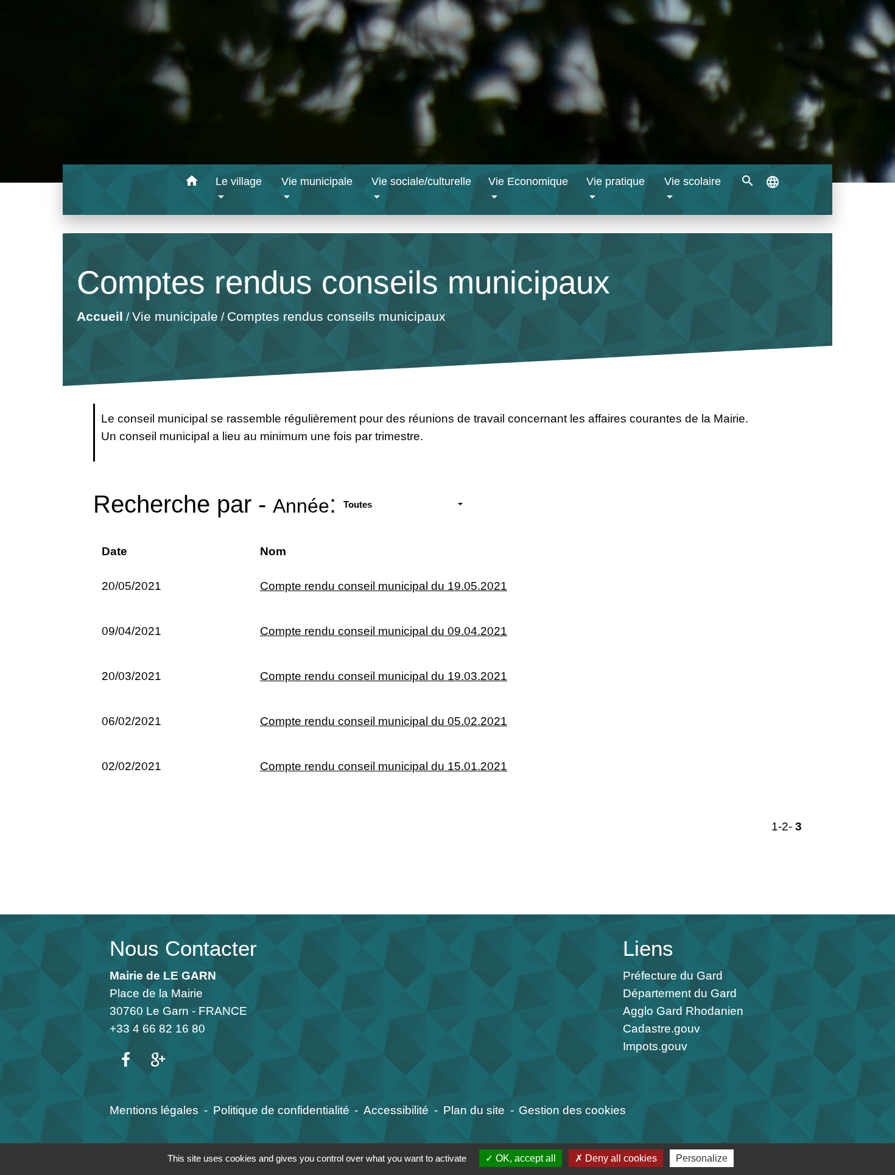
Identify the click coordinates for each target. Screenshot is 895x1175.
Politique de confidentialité (281, 1110)
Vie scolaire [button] (692, 181)
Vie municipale (174, 316)
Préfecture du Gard (673, 975)
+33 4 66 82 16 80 (157, 1028)
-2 (783, 826)
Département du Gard (680, 993)
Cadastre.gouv (661, 1028)
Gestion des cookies (572, 1110)
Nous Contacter (183, 948)
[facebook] (126, 1061)
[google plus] (158, 1061)
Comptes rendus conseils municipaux (335, 316)
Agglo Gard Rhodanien (683, 1010)
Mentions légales (154, 1110)
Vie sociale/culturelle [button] (421, 181)
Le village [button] (239, 181)
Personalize (702, 1158)
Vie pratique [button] (615, 181)
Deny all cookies (620, 1158)
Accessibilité (396, 1110)
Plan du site (474, 1110)
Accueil (99, 316)
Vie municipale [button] (317, 181)
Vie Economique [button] (528, 181)
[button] (192, 183)
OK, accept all (524, 1158)
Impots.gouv (655, 1046)
